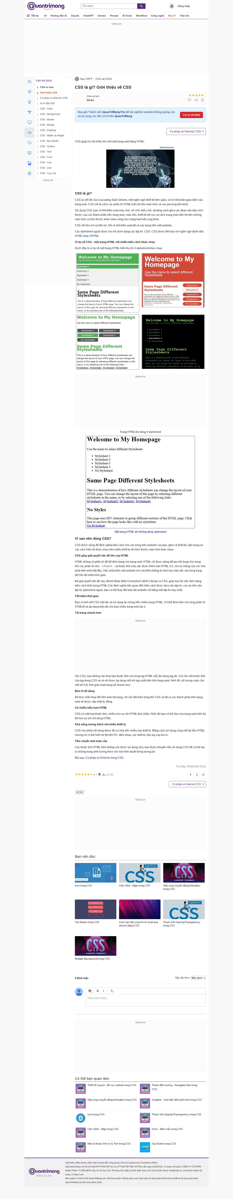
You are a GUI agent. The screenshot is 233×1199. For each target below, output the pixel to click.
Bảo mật (92, 1163)
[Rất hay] (202, 95)
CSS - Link (46, 167)
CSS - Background (50, 114)
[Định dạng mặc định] (111, 991)
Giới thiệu (69, 1163)
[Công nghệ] (29, 122)
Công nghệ (157, 15)
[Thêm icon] (90, 991)
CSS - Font (46, 157)
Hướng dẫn (102, 1163)
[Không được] (190, 95)
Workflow (141, 15)
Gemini (102, 15)
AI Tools (127, 15)
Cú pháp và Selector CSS (185, 131)
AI (45, 15)
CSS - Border (47, 119)
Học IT (172, 15)
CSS (91, 204)
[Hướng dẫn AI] (29, 102)
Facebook (145, 1163)
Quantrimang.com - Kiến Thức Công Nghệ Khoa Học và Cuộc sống (47, 6)
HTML (140, 141)
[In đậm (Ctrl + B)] (98, 991)
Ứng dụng (114, 1163)
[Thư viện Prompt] (29, 92)
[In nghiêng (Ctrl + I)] (104, 991)
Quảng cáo (134, 1163)
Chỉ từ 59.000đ (191, 114)
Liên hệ (124, 1163)
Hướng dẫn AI (59, 15)
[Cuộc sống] (29, 163)
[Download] (29, 143)
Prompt (114, 15)
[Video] (29, 153)
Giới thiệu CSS (48, 92)
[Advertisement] (116, 50)
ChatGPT (88, 15)
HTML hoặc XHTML (87, 235)
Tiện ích (184, 15)
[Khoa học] (29, 173)
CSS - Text (46, 151)
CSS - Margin (47, 124)
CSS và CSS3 (104, 78)
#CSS (80, 792)
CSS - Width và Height (52, 135)
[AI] (29, 81)
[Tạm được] (193, 95)
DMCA (155, 1163)
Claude (75, 15)
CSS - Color (46, 108)
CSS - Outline (47, 146)
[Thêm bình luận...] (146, 1000)
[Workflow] (29, 112)
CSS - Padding (48, 130)
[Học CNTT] (29, 132)
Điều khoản (81, 1163)
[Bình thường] (196, 95)
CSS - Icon (46, 162)
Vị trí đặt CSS (47, 103)
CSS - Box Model (49, 141)
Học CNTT (86, 78)
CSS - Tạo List (48, 173)
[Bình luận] (189, 100)
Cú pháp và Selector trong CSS (104, 757)
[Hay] (199, 95)
